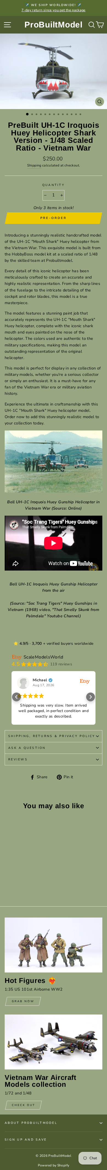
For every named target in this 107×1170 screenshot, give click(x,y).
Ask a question (27, 748)
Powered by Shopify (53, 1165)
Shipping (34, 165)
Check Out (23, 1105)
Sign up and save (26, 1140)
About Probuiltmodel (31, 1123)
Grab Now (23, 1001)
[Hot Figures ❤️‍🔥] (53, 945)
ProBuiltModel (53, 24)
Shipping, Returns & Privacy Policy (51, 736)
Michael (40, 680)
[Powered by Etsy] (85, 681)
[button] (16, 697)
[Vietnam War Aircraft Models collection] (53, 1042)
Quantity (53, 185)
